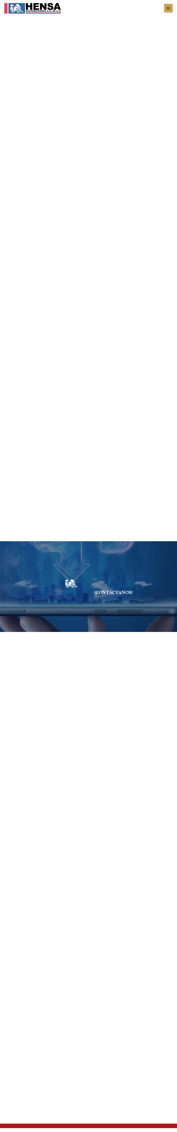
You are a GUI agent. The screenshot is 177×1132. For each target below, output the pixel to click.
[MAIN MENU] (168, 8)
